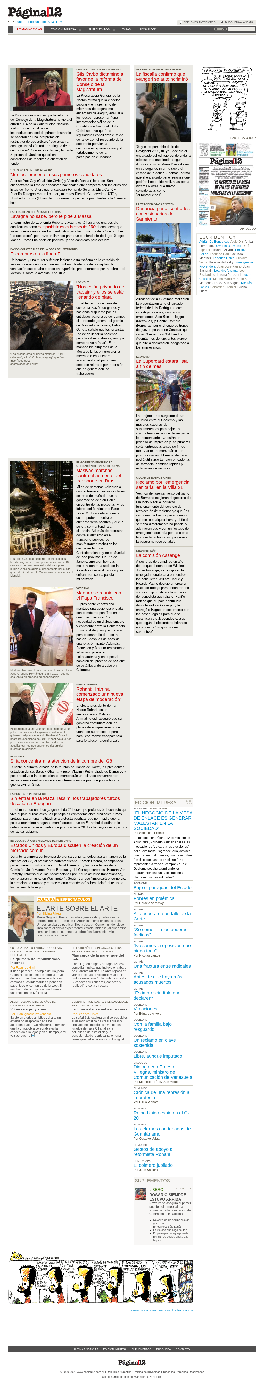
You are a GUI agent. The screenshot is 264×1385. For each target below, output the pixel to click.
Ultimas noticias (86, 1349)
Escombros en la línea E (35, 253)
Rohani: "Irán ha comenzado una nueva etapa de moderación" (99, 694)
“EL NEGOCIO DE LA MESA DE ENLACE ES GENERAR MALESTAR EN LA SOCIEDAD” (163, 820)
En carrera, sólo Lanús (167, 1226)
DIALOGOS (140, 1062)
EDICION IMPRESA (155, 802)
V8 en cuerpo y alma (28, 1009)
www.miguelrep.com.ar (143, 1310)
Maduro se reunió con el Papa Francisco (98, 595)
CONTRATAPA (142, 1161)
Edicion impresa (115, 1349)
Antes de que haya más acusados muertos (158, 979)
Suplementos (141, 1349)
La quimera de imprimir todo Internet (35, 961)
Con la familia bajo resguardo (153, 1027)
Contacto (183, 1349)
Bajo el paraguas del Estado (163, 887)
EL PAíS (139, 894)
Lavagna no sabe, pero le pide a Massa (51, 216)
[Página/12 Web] (35, 18)
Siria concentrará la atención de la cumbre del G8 (61, 761)
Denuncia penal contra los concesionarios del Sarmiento (163, 214)
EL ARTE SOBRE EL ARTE (77, 908)
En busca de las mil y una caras (99, 1009)
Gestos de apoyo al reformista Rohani (154, 1152)
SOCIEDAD (140, 1004)
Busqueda (163, 1349)
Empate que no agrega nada (170, 1233)
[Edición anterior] (9, 22)
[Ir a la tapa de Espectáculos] (64, 901)
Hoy (59, 22)
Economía (141, 808)
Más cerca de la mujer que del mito (98, 957)
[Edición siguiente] (14, 22)
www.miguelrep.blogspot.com (176, 1310)
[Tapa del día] (226, 224)
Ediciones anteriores (199, 22)
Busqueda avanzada (239, 22)
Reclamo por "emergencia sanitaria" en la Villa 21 (162, 485)
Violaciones (145, 1008)
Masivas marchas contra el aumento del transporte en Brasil (98, 475)
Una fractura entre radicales (162, 966)
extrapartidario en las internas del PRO (67, 227)
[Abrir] (80, 29)
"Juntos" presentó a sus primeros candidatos (56, 174)
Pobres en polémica (154, 898)
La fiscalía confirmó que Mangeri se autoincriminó (162, 76)
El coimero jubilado (153, 1165)
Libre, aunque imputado (158, 1056)
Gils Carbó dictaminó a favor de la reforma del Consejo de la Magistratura (99, 81)
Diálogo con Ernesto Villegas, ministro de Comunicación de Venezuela (163, 1072)
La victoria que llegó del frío (170, 1230)
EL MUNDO (140, 1088)
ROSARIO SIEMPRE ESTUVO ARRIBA (167, 1197)
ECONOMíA (141, 883)
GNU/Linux (154, 1376)
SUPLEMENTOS (152, 1180)
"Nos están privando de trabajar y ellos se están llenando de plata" (100, 292)
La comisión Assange (158, 555)
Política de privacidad (147, 1371)
